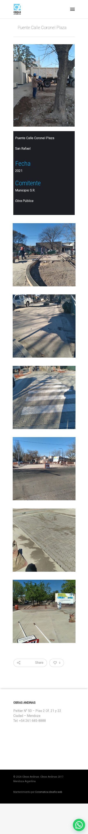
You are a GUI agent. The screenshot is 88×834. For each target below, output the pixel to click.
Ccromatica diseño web (48, 792)
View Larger (45, 251)
